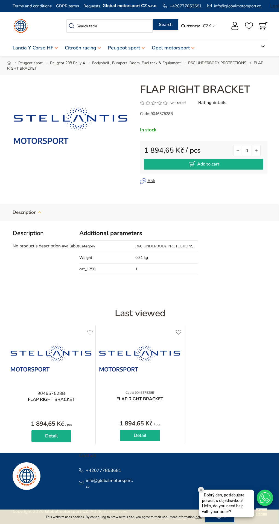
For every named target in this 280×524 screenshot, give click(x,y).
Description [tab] (25, 212)
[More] (259, 46)
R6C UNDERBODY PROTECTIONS (164, 246)
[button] (265, 498)
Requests (91, 6)
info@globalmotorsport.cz (237, 6)
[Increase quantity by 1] (256, 150)
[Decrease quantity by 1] (238, 150)
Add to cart (208, 164)
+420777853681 (186, 6)
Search (165, 24)
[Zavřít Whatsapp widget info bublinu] (201, 490)
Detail (51, 436)
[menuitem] (37, 48)
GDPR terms (67, 6)
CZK (207, 26)
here (199, 517)
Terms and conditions (32, 6)
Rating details (212, 103)
